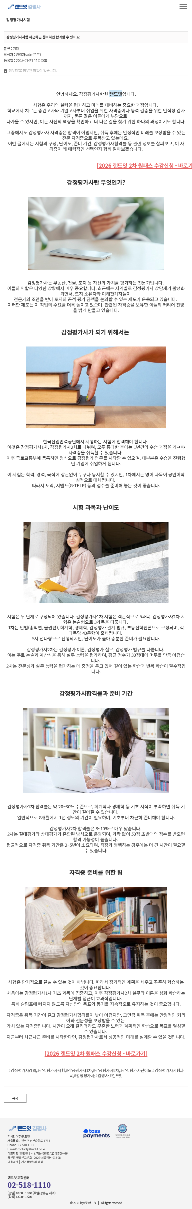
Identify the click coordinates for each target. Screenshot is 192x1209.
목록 (15, 1098)
